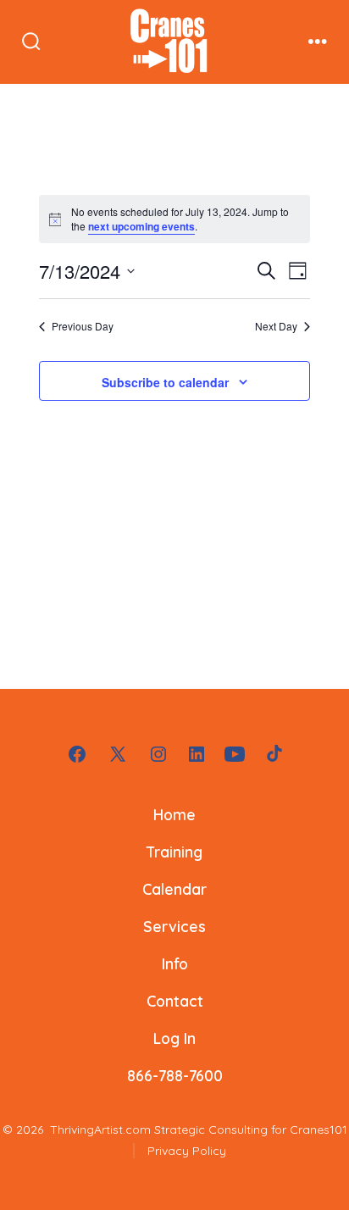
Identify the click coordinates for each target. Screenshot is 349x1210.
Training (174, 851)
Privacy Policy (186, 1150)
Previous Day (83, 326)
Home (174, 814)
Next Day (276, 326)
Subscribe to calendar (165, 382)
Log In (174, 1038)
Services (174, 926)
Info (175, 963)
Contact (175, 1000)
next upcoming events (141, 226)
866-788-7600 (175, 1075)
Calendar (174, 889)
